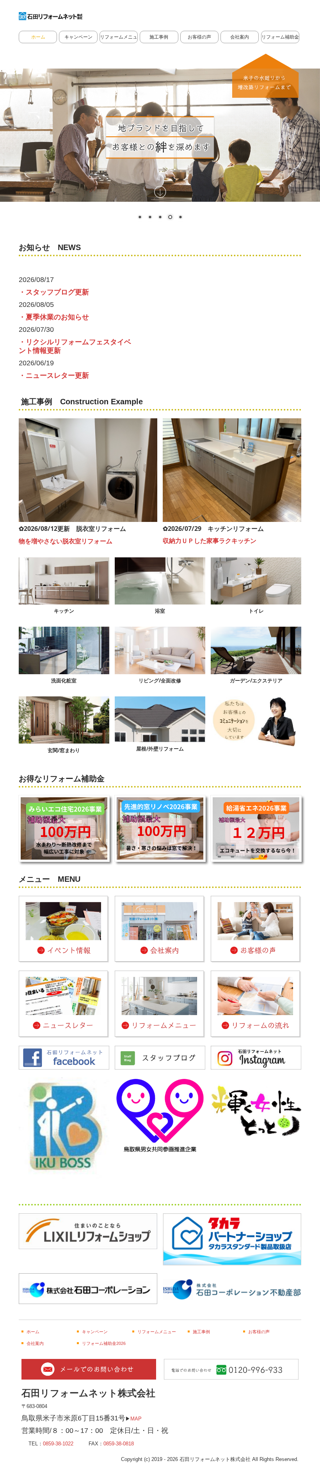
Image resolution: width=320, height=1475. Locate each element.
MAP (136, 1419)
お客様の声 (199, 37)
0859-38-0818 (118, 1444)
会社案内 (239, 37)
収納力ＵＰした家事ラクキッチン (209, 540)
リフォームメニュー (118, 37)
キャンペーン (78, 37)
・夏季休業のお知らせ (54, 317)
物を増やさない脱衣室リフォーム (65, 541)
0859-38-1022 (58, 1444)
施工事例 (158, 37)
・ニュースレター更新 (54, 375)
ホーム (38, 37)
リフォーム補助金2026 (280, 37)
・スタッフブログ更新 (54, 292)
